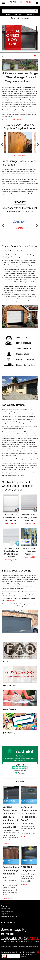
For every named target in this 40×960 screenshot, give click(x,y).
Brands (20, 202)
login (8, 14)
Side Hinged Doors (20, 155)
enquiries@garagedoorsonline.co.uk (9, 916)
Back (37, 56)
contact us (31, 14)
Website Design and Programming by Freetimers (20, 947)
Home (2, 56)
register (19, 14)
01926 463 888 (21, 18)
